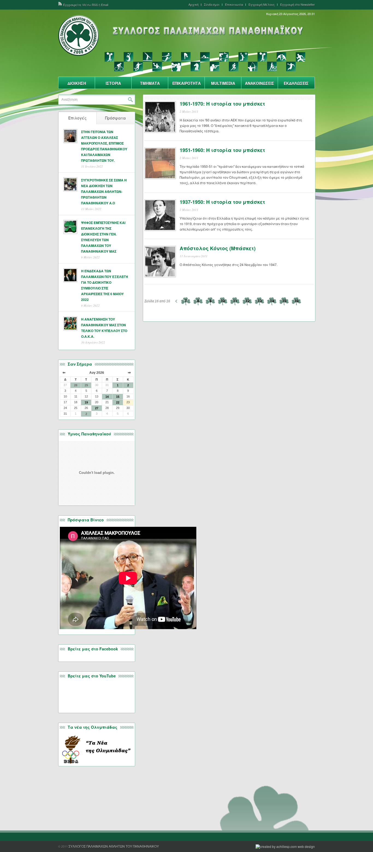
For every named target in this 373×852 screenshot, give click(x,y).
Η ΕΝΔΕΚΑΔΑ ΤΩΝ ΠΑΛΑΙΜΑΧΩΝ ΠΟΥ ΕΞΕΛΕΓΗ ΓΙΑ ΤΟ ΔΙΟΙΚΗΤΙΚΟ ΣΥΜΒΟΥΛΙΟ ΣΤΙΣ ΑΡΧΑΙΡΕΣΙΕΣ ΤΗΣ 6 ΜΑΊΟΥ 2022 (104, 285)
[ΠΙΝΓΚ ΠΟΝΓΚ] (300, 57)
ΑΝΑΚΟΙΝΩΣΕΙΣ (259, 83)
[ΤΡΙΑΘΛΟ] (272, 66)
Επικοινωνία (234, 4)
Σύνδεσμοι (212, 4)
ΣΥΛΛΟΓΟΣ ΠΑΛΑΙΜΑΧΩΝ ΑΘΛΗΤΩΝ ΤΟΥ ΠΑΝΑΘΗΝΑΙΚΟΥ (114, 846)
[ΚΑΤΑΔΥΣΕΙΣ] (186, 57)
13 (259, 300)
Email (104, 4)
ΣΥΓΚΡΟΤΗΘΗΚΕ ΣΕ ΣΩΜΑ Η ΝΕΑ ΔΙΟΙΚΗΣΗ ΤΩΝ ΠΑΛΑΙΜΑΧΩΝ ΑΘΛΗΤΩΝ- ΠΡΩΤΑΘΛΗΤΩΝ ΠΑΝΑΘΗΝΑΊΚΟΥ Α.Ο (104, 191)
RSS (95, 4)
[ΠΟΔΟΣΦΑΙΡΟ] (138, 66)
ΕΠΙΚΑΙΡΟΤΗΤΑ (186, 83)
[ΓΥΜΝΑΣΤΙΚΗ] (147, 57)
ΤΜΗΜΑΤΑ (150, 83)
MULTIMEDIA (223, 83)
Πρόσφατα (115, 118)
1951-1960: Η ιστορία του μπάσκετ (222, 150)
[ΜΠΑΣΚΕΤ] (243, 57)
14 (272, 300)
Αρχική (193, 4)
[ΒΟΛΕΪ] (128, 57)
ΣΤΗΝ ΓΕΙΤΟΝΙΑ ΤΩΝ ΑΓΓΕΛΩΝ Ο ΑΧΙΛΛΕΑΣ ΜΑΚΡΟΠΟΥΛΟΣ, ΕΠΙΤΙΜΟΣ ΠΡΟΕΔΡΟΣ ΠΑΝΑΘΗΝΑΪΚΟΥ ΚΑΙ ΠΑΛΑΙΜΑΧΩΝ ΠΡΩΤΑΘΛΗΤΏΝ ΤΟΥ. (104, 146)
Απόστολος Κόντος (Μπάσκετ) (218, 248)
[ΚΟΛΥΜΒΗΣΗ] (205, 57)
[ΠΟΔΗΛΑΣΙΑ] (119, 66)
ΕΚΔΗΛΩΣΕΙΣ (296, 83)
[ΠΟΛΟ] (157, 66)
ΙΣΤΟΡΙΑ (113, 83)
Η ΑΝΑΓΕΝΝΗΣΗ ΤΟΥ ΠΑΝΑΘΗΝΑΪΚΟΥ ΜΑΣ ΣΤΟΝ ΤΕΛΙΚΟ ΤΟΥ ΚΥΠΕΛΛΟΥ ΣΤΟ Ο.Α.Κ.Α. (104, 328)
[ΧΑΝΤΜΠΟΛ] (291, 66)
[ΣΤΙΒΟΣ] (233, 66)
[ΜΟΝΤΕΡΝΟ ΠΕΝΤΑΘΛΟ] (224, 57)
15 (284, 300)
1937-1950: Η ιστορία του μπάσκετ (222, 201)
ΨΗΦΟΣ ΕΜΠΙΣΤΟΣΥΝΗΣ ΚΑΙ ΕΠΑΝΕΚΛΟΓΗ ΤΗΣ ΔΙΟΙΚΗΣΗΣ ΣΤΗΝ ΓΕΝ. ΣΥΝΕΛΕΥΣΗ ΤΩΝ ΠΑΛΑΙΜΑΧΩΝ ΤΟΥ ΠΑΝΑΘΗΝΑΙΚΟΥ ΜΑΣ (103, 237)
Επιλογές (77, 118)
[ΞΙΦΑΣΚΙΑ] (262, 57)
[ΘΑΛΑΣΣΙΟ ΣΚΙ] (166, 57)
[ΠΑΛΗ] (281, 57)
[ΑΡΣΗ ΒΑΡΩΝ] (109, 57)
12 (247, 300)
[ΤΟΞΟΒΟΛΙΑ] (252, 66)
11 (235, 300)
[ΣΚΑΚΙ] (195, 66)
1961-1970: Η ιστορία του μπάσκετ (222, 103)
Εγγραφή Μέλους (261, 4)
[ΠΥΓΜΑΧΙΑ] (176, 66)
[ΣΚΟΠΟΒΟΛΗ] (214, 66)
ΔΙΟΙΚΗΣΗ (76, 83)
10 (223, 300)
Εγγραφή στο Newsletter (297, 4)
